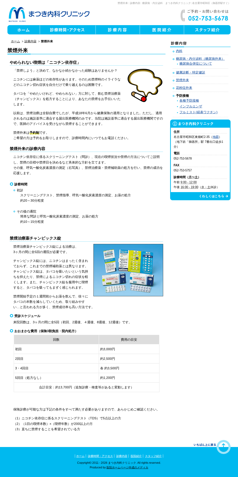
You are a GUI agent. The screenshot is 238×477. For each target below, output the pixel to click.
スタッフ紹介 (153, 456)
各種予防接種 (189, 100)
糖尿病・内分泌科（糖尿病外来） (200, 58)
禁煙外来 (123, 3)
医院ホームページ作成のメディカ (127, 467)
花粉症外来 (184, 88)
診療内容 (135, 3)
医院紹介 (136, 456)
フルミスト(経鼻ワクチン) (198, 112)
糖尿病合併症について (195, 63)
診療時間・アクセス (100, 456)
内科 (179, 51)
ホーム (15, 41)
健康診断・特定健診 (190, 72)
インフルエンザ (190, 106)
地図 (216, 137)
